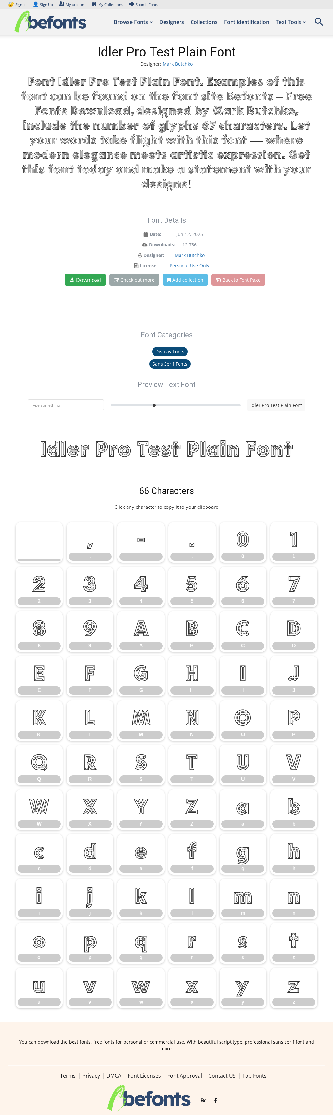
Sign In (18, 4)
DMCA (113, 1076)
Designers (171, 22)
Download (88, 279)
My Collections (110, 4)
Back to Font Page (241, 280)
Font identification (246, 22)
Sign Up (43, 4)
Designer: (153, 255)
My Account (76, 4)
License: (149, 265)
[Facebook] (215, 1100)
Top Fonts (254, 1076)
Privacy (91, 1076)
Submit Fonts (147, 4)
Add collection (187, 280)
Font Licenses (144, 1076)
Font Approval (184, 1076)
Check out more (137, 280)
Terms (68, 1076)
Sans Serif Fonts (170, 364)
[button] (318, 24)
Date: (155, 234)
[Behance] (203, 1100)
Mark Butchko (178, 64)
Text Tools (288, 22)
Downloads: (162, 245)
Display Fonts (169, 351)
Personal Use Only (189, 265)
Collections (204, 22)
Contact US (222, 1076)
